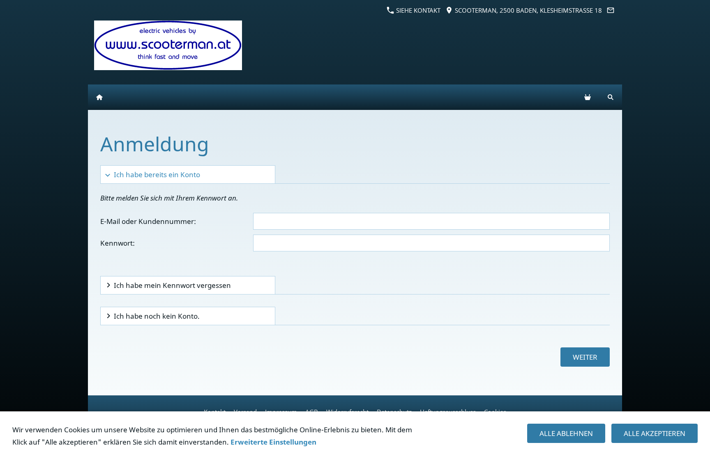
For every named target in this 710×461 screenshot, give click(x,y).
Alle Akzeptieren (654, 433)
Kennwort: (117, 243)
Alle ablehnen (566, 433)
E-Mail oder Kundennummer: (148, 221)
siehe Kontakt (417, 10)
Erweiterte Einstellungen (273, 442)
